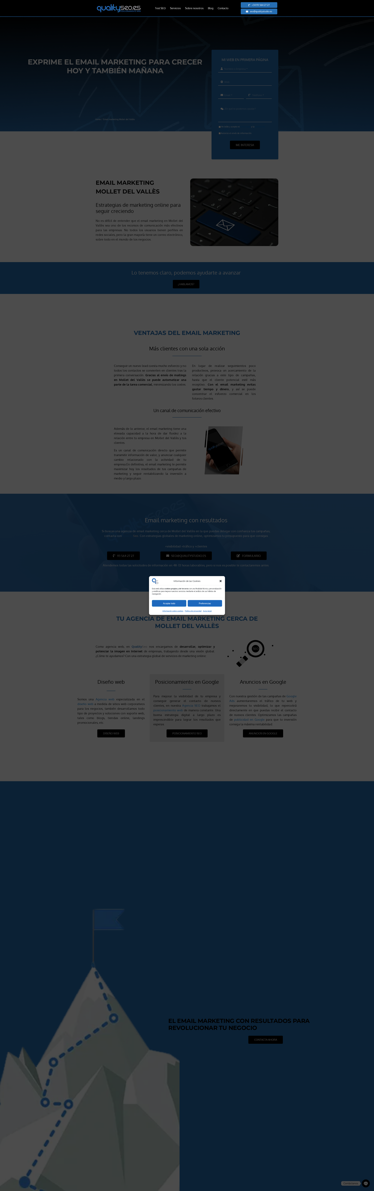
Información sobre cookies (172, 611)
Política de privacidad (193, 611)
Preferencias (205, 603)
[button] (220, 581)
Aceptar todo (169, 603)
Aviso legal (207, 611)
